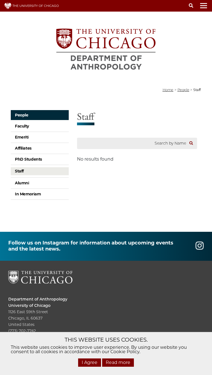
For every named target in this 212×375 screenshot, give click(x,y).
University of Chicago (29, 305)
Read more (118, 362)
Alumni (22, 182)
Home (168, 89)
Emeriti (22, 137)
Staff (19, 171)
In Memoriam (28, 194)
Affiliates (23, 148)
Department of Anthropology (37, 299)
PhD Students (28, 159)
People (183, 89)
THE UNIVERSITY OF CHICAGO (35, 6)
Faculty (22, 126)
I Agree (89, 362)
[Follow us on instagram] (199, 248)
